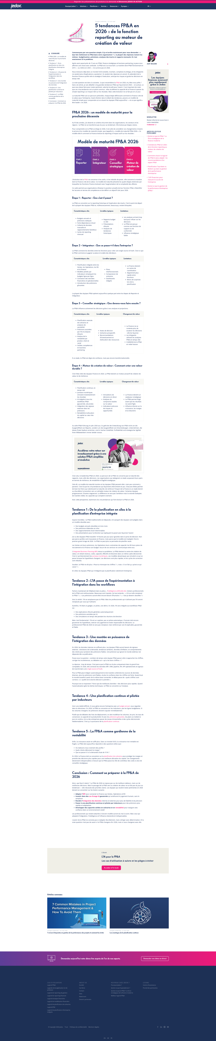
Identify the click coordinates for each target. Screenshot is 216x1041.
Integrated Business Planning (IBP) (85, 551)
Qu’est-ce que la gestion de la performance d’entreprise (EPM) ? (158, 188)
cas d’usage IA (94, 796)
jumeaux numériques (99, 556)
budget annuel (124, 706)
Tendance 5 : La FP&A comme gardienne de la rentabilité (56, 96)
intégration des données (92, 801)
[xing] (164, 1027)
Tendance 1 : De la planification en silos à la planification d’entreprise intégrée (57, 66)
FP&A (118, 83)
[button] (158, 64)
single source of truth (94, 669)
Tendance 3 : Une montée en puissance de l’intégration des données (58, 83)
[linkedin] (161, 1027)
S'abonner (151, 125)
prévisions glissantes (117, 717)
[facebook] (158, 1027)
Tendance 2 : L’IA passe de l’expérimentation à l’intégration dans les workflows (57, 75)
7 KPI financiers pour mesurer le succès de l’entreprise (155, 179)
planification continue (111, 721)
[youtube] (168, 1027)
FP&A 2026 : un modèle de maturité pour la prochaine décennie (57, 59)
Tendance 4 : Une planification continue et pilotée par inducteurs (56, 90)
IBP (84, 794)
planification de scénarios (113, 756)
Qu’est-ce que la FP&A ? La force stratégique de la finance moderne (157, 138)
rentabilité (119, 808)
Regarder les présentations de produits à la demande (108, 2)
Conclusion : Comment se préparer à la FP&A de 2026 (57, 102)
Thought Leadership (100, 21)
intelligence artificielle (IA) (117, 591)
